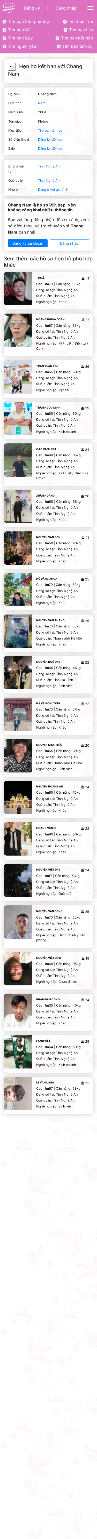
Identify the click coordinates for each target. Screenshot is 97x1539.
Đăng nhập (66, 8)
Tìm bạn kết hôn (76, 38)
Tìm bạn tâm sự (77, 46)
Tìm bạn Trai (80, 21)
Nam (41, 103)
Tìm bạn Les (80, 29)
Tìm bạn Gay (20, 38)
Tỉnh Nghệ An (48, 166)
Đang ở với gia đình (53, 190)
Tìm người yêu (21, 46)
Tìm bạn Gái (19, 29)
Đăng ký (32, 8)
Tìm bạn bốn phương (28, 21)
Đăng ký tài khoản (27, 243)
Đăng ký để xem (50, 139)
